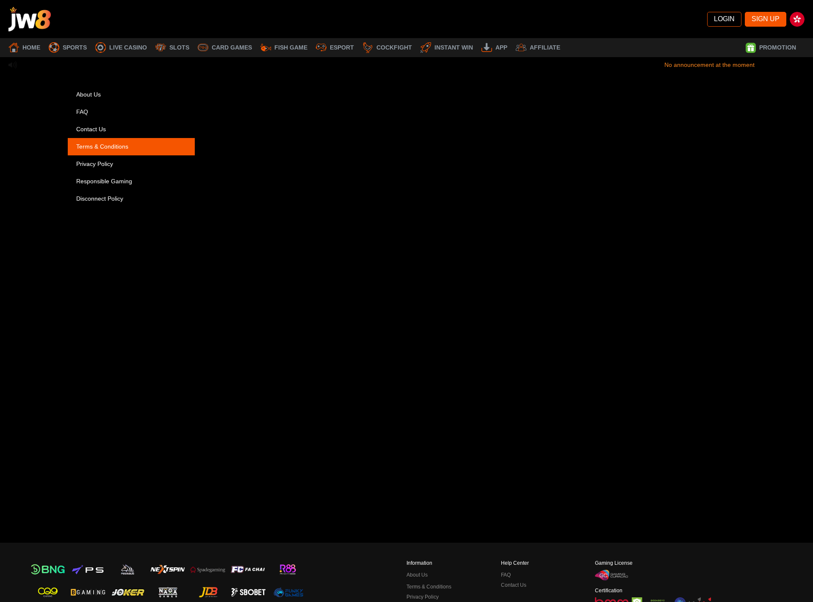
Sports (75, 47)
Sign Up (766, 18)
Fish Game (290, 47)
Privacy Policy (94, 163)
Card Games (232, 47)
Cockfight (394, 47)
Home (31, 47)
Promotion (777, 47)
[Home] (29, 19)
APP (501, 47)
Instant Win (453, 47)
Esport (342, 47)
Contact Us (91, 129)
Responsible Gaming (104, 181)
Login (724, 18)
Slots (179, 47)
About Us (88, 94)
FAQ (82, 111)
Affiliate (545, 47)
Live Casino (128, 47)
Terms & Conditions (102, 146)
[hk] (797, 19)
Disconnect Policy (99, 198)
